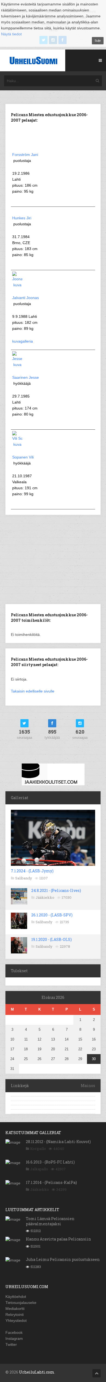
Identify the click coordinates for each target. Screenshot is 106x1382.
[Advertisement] (53, 559)
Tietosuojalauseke (20, 1302)
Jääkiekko (45, 897)
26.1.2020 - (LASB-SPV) (52, 915)
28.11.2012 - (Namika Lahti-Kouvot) (58, 1141)
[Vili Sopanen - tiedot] (17, 444)
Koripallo (38, 1148)
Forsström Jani (25, 154)
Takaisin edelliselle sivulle (32, 691)
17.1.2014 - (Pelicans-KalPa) (51, 1182)
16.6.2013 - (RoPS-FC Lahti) (50, 1162)
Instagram (14, 1338)
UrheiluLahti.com (36, 1372)
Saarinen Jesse (25, 377)
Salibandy (23, 878)
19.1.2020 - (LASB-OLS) (51, 939)
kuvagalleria (22, 341)
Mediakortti (14, 1308)
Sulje (98, 40)
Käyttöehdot (15, 1296)
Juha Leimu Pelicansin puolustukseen (63, 1259)
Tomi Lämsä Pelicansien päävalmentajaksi (50, 1221)
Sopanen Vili (23, 457)
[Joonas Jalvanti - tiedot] (17, 285)
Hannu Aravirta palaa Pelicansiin (58, 1239)
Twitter (11, 1344)
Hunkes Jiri (21, 218)
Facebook (14, 1332)
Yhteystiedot (16, 1320)
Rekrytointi (14, 1314)
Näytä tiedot (11, 34)
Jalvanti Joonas (25, 298)
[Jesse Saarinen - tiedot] (17, 364)
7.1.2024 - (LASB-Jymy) (32, 870)
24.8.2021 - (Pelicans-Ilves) (56, 890)
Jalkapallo (39, 1168)
